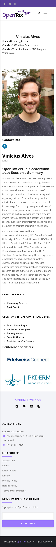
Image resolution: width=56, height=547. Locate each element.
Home (5, 41)
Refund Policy (9, 485)
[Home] (16, 13)
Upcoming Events (19, 41)
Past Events (13, 307)
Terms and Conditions (14, 490)
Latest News (9, 470)
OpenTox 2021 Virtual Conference (19, 45)
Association (8, 460)
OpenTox (21, 541)
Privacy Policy (9, 480)
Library (6, 475)
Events (5, 465)
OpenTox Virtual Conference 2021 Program (24, 49)
